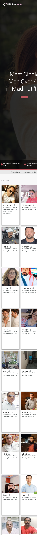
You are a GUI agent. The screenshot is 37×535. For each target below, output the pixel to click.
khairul (25, 412)
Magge (25, 329)
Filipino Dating (15, 172)
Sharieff (6, 412)
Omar (5, 329)
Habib (5, 247)
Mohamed (7, 205)
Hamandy (26, 288)
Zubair (25, 371)
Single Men (27, 172)
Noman (25, 247)
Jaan (5, 495)
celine (5, 288)
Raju (5, 454)
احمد (5, 371)
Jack (24, 495)
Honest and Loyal (7, 211)
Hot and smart (6, 213)
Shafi (24, 454)
